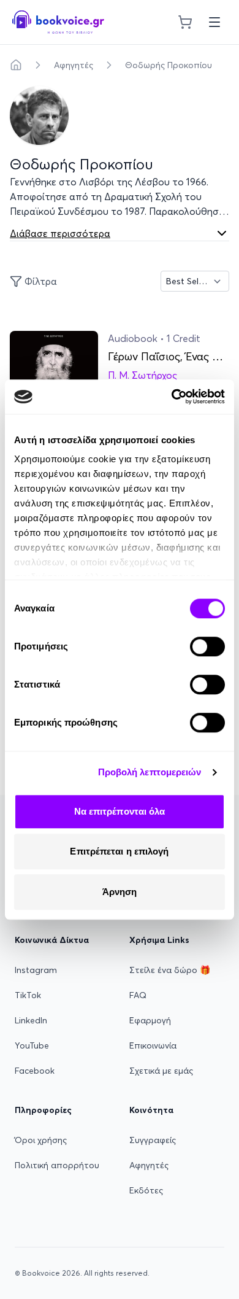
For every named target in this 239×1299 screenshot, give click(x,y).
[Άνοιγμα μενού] (214, 22)
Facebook (35, 1070)
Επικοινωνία (152, 1045)
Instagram (36, 969)
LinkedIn (31, 1020)
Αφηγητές (73, 65)
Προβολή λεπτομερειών (150, 772)
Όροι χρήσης (41, 1140)
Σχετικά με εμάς (161, 1070)
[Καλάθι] (185, 22)
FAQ (137, 995)
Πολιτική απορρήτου (57, 1165)
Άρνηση (119, 891)
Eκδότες (146, 1190)
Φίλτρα (41, 281)
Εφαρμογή (150, 1020)
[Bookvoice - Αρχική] (58, 22)
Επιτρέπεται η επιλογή (119, 851)
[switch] (207, 646)
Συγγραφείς (152, 1140)
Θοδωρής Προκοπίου (168, 65)
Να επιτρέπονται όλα (119, 811)
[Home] (16, 65)
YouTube (32, 1045)
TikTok (28, 995)
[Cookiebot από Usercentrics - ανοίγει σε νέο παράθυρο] (172, 397)
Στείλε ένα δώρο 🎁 (169, 969)
